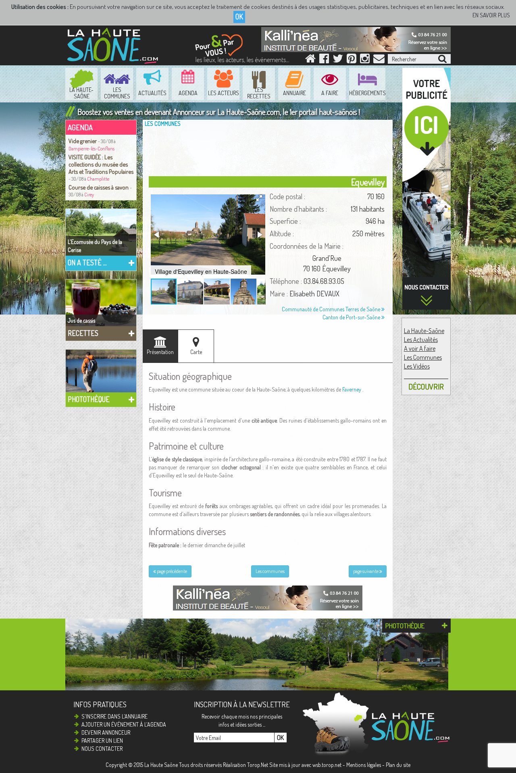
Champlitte (98, 179)
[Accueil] (310, 60)
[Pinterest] (351, 60)
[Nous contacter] (379, 60)
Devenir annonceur (105, 732)
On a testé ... (87, 262)
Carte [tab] (196, 351)
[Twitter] (337, 60)
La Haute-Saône (424, 331)
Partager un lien (102, 740)
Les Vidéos (417, 366)
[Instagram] (365, 60)
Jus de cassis (81, 320)
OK (239, 16)
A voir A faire (419, 348)
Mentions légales (363, 764)
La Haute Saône (161, 764)
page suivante (366, 571)
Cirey (89, 195)
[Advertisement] (270, 150)
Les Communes (423, 357)
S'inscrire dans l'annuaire (114, 716)
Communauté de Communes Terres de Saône (331, 309)
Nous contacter (102, 748)
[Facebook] (324, 60)
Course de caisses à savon (99, 187)
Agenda (80, 127)
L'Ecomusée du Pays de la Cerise (95, 245)
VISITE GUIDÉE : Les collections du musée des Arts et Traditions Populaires (101, 164)
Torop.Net (257, 764)
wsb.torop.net (326, 764)
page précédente (171, 571)
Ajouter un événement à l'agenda (123, 724)
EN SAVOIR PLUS (491, 15)
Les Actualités (421, 339)
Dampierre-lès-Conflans (91, 149)
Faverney (351, 389)
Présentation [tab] (160, 351)
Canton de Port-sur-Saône (351, 317)
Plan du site (398, 764)
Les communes (163, 123)
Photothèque (89, 399)
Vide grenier (83, 140)
